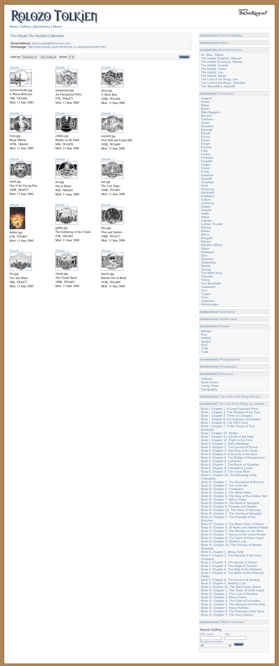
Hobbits (206, 338)
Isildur (205, 217)
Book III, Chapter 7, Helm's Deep (223, 499)
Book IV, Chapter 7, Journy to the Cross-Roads (233, 534)
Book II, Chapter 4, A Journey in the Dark (229, 454)
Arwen (205, 101)
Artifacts (206, 378)
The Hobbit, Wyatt (213, 75)
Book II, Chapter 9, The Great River (225, 471)
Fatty (204, 150)
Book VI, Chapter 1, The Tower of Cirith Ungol (232, 590)
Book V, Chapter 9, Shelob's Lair (223, 583)
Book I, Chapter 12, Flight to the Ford (226, 440)
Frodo (205, 171)
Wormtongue (210, 304)
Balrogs (206, 331)
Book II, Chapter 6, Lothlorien (221, 461)
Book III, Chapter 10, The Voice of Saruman (231, 510)
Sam (204, 255)
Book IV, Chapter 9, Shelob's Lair (224, 541)
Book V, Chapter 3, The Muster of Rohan (229, 562)
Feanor (206, 154)
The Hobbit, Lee (212, 72)
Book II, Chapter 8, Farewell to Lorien (227, 468)
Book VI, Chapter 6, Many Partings (225, 607)
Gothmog (207, 203)
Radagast (207, 252)
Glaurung (207, 189)
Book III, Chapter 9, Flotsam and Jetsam (229, 506)
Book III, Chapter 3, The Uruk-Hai (224, 485)
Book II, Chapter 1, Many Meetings (225, 443)
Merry (205, 234)
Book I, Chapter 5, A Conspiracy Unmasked (230, 419)
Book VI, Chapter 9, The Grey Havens (227, 614)
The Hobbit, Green (214, 69)
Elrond (205, 136)
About (57, 26)
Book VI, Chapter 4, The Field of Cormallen (230, 600)
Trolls (204, 348)
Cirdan (205, 122)
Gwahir (206, 206)
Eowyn (205, 143)
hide (213, 50)
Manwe (206, 227)
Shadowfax (208, 262)
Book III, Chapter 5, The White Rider (226, 492)
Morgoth (207, 238)
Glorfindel (207, 192)
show (214, 35)
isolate (205, 35)
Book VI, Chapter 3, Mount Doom (224, 597)
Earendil (206, 129)
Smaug (206, 269)
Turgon (206, 294)
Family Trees (210, 385)
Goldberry (208, 196)
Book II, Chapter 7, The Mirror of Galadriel (230, 464)
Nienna (206, 241)
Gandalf (206, 178)
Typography (209, 389)
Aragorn (206, 98)
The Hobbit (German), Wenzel (222, 62)
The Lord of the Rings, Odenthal (223, 82)
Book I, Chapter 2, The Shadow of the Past (230, 412)
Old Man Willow (211, 245)
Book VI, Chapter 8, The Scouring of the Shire (232, 611)
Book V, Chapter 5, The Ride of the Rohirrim (231, 569)
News (14, 26)
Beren (205, 108)
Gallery (25, 26)
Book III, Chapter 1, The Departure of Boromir (232, 482)
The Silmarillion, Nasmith (218, 86)
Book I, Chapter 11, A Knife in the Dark (227, 436)
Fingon (206, 164)
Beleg (205, 105)
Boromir (206, 115)
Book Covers (210, 382)
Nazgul (206, 341)
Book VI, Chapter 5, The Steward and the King (233, 604)
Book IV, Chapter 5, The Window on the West (232, 531)
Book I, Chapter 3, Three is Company (226, 415)
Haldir (205, 213)
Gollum (206, 199)
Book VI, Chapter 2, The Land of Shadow (229, 593)
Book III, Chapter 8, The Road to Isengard (230, 503)
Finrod (205, 168)
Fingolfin (207, 161)
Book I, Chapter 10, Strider (219, 433)
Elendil (205, 133)
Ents (204, 334)
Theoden (207, 276)
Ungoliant (207, 301)
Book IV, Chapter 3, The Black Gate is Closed (232, 524)
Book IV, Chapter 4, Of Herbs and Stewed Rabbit (234, 527)
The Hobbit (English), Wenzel (221, 58)
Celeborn (207, 119)
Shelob (206, 266)
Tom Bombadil (211, 283)
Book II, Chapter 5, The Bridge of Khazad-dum (233, 457)
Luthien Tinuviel (212, 224)
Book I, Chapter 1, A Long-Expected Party (229, 408)
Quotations (41, 26)
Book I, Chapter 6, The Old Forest (224, 422)
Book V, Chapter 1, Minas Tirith (222, 552)
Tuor (204, 290)
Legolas (206, 220)
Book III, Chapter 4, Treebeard (222, 489)
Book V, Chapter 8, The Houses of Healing (230, 580)
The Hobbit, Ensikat (214, 65)
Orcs (204, 345)
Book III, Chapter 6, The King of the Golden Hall (234, 496)
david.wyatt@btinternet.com (51, 43)
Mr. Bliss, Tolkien (212, 55)
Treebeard (208, 287)
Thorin (205, 280)
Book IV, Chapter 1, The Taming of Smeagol (231, 513)
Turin (204, 297)
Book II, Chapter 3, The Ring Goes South (229, 450)
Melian (205, 231)
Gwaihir (206, 210)
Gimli (204, 185)
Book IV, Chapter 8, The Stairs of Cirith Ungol (232, 538)
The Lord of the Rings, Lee (219, 79)
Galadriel (207, 175)
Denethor (207, 126)
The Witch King (211, 273)
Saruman (207, 259)
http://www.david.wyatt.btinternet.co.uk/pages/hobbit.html (67, 46)
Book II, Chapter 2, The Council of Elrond (229, 447)
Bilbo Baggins (210, 112)
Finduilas (207, 157)
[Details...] (16, 67)
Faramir (206, 147)
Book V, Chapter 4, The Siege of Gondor (229, 566)
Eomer (205, 140)
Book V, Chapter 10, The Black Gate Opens (231, 587)
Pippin (205, 248)
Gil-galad (207, 182)
